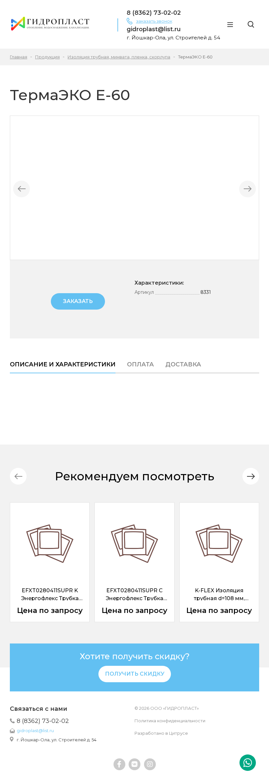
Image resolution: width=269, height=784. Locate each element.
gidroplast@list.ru (35, 730)
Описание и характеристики (62, 364)
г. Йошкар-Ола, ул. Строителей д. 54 (56, 739)
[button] (250, 476)
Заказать (78, 301)
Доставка (183, 364)
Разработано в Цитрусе (161, 733)
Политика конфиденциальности (169, 720)
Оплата (140, 364)
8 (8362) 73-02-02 (43, 721)
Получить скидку (134, 674)
